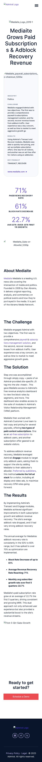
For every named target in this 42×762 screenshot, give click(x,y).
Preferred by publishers (24, 471)
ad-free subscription (20, 434)
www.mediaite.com (16, 171)
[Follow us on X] (27, 735)
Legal (24, 753)
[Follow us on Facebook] (21, 735)
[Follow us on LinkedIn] (15, 735)
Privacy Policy (13, 753)
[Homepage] (16, 5)
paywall (23, 339)
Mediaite (8, 278)
